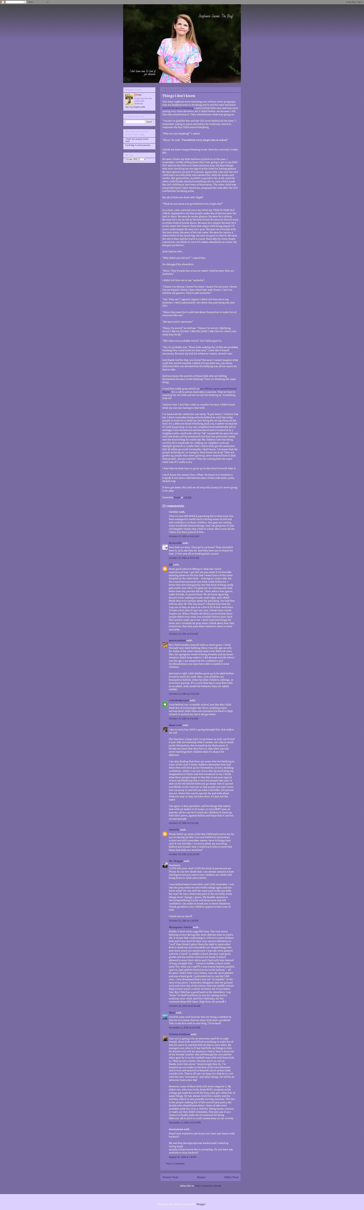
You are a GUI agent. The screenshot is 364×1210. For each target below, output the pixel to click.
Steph (139, 95)
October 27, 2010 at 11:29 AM (184, 854)
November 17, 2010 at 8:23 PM (185, 1122)
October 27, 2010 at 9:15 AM (183, 718)
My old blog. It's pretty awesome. (138, 145)
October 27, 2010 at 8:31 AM (183, 633)
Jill (171, 564)
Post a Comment (175, 1163)
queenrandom (177, 640)
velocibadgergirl (179, 700)
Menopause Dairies (180, 927)
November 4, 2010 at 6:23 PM (184, 1027)
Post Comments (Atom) (208, 1185)
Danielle (174, 829)
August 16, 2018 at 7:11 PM (183, 1157)
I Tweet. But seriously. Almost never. (136, 140)
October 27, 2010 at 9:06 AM (184, 693)
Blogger (201, 1204)
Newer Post (170, 1177)
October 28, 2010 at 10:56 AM (184, 1006)
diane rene (175, 725)
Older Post (231, 1177)
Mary (172, 1012)
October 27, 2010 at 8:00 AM (184, 536)
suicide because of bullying (177, 108)
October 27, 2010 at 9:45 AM (184, 823)
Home (201, 1177)
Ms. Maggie (176, 861)
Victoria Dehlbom (179, 1034)
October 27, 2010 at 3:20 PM (183, 920)
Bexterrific (175, 543)
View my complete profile (135, 107)
